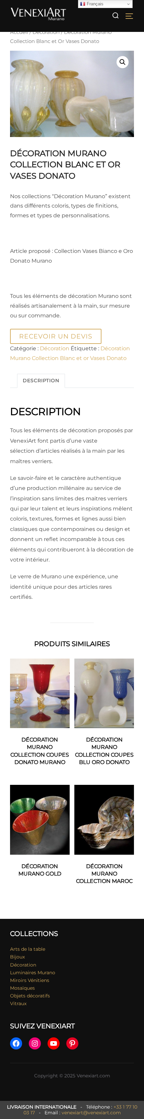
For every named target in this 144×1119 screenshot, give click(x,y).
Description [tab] (41, 380)
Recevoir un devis (55, 336)
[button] (123, 62)
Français (94, 3)
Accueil (19, 32)
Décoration (46, 32)
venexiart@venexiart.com (91, 1113)
